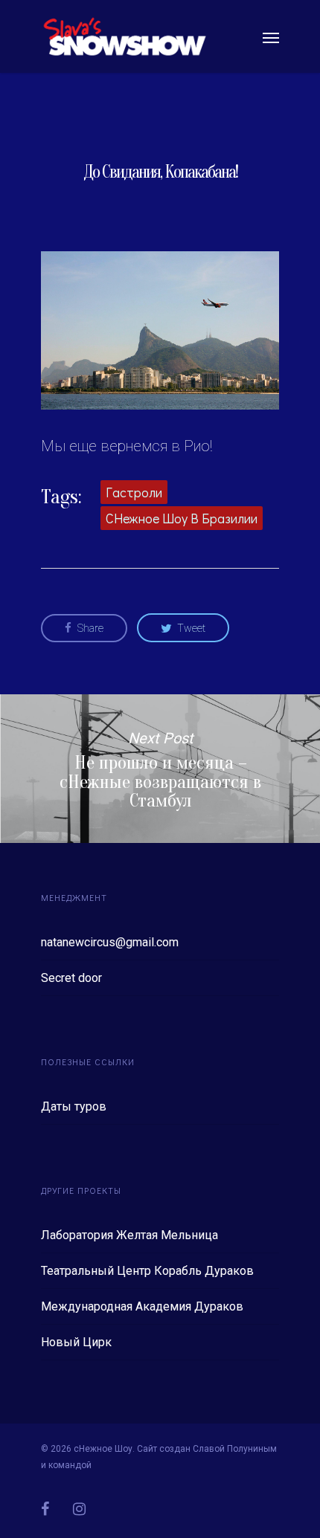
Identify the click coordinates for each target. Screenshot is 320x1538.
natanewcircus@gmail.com (110, 942)
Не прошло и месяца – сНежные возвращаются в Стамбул (160, 768)
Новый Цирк (76, 1342)
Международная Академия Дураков (142, 1306)
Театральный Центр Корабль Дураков (147, 1271)
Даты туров (73, 1106)
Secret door (71, 978)
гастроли (134, 492)
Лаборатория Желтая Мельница (129, 1235)
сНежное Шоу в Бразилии (181, 518)
